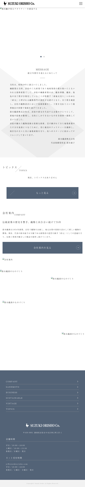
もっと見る (42, 192)
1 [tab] (41, 56)
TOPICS (10, 409)
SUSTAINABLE (14, 398)
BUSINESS (11, 392)
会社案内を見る (42, 247)
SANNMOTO (12, 387)
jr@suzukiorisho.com (17, 464)
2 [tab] (44, 56)
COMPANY (12, 381)
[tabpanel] (42, 31)
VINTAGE (11, 403)
